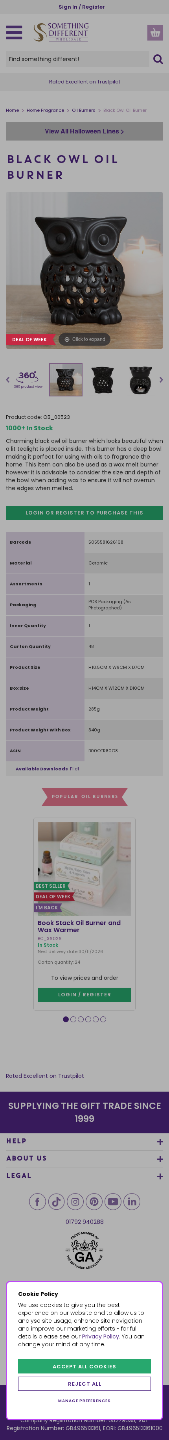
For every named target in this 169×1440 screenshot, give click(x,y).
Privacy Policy (100, 1336)
